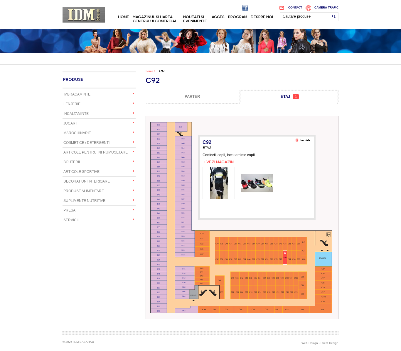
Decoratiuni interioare (86, 181)
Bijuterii (71, 162)
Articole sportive (81, 172)
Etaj (289, 96)
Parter (192, 96)
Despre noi (262, 16)
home (149, 71)
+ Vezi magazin (218, 161)
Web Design (309, 343)
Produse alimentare (83, 191)
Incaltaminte (76, 114)
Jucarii (70, 123)
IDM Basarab (84, 15)
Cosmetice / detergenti (86, 143)
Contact (295, 7)
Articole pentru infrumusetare (95, 152)
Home (123, 16)
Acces (218, 16)
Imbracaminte (76, 94)
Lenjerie (71, 104)
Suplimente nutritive (84, 201)
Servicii (70, 220)
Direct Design (329, 343)
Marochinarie (77, 133)
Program (237, 16)
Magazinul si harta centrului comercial (155, 18)
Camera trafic (326, 7)
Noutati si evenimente (195, 18)
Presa (69, 210)
